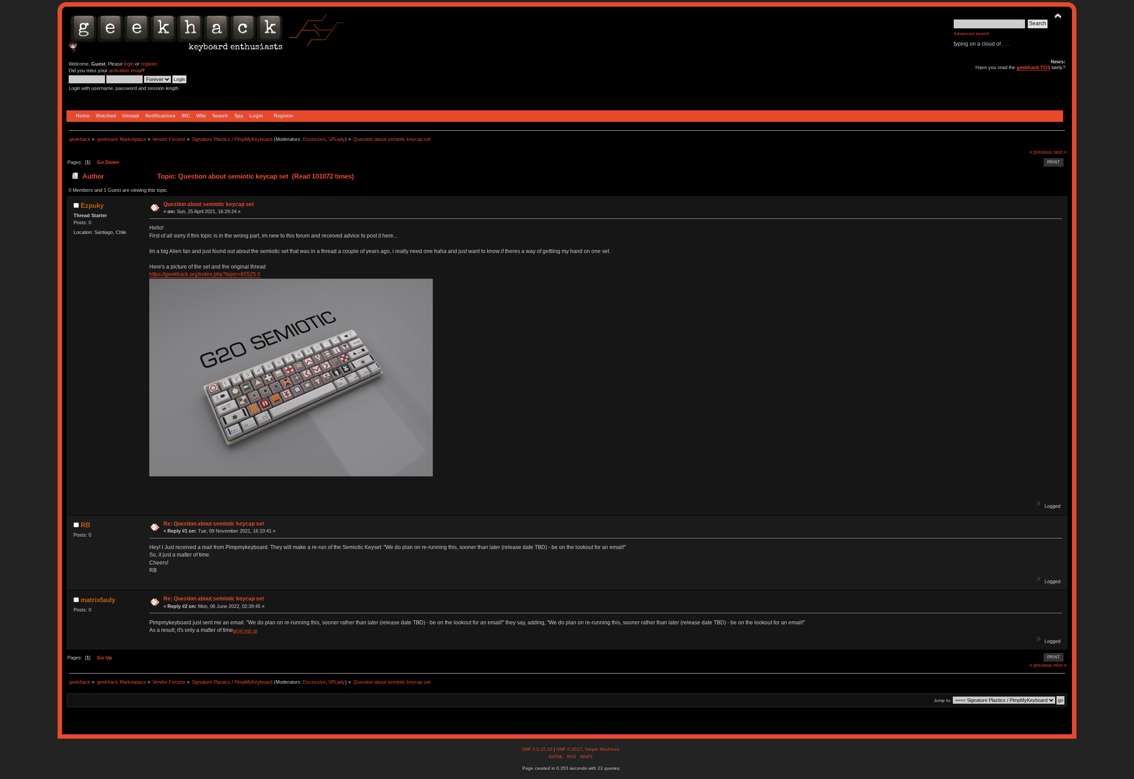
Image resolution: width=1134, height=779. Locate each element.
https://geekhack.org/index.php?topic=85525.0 (204, 274)
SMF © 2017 (569, 749)
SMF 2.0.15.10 (538, 749)
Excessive (314, 139)
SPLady (336, 139)
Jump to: (942, 700)
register (149, 63)
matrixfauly (98, 600)
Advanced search (972, 33)
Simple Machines (602, 749)
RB (85, 525)
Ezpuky (92, 205)
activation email (125, 70)
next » (1060, 152)
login (129, 63)
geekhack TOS (1033, 67)
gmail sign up (245, 630)
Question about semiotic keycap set (208, 204)
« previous (1040, 152)
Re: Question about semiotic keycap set (213, 524)
